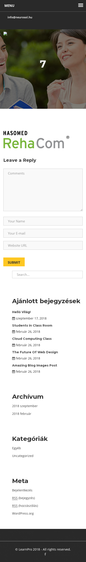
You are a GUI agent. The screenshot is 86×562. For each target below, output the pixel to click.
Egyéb (16, 448)
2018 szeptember (25, 406)
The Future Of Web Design (35, 352)
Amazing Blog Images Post (34, 365)
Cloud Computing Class (32, 339)
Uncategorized (23, 456)
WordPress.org (23, 513)
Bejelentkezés (22, 490)
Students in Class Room (32, 325)
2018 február (21, 414)
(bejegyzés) (23, 498)
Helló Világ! (21, 312)
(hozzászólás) (25, 506)
